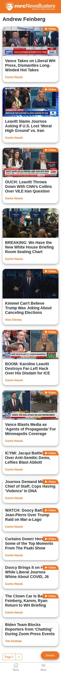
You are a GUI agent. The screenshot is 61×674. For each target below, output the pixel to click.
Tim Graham (13, 641)
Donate (50, 655)
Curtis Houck (14, 77)
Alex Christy (13, 319)
